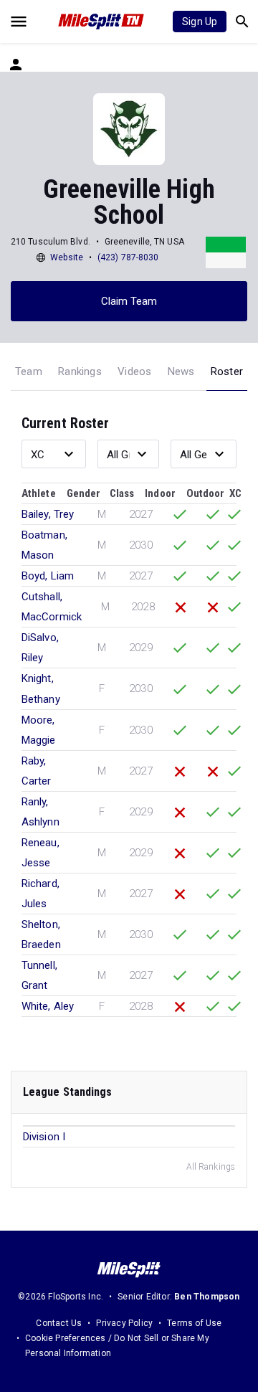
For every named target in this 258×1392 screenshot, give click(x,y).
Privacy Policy (124, 1323)
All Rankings (210, 1167)
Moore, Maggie (39, 730)
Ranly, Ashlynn (40, 811)
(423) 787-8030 (127, 257)
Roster (227, 371)
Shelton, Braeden (41, 934)
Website (66, 257)
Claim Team (129, 301)
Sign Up (199, 21)
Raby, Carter (37, 770)
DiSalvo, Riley (40, 647)
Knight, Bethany (41, 688)
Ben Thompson (206, 1297)
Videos (134, 371)
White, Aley (48, 1006)
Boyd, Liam (48, 575)
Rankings (80, 371)
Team (28, 371)
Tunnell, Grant (39, 975)
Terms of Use (194, 1323)
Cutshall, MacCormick (52, 606)
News (181, 371)
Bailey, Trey (48, 514)
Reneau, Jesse (40, 852)
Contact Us (59, 1323)
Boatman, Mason (44, 545)
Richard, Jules (40, 893)
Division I (44, 1136)
